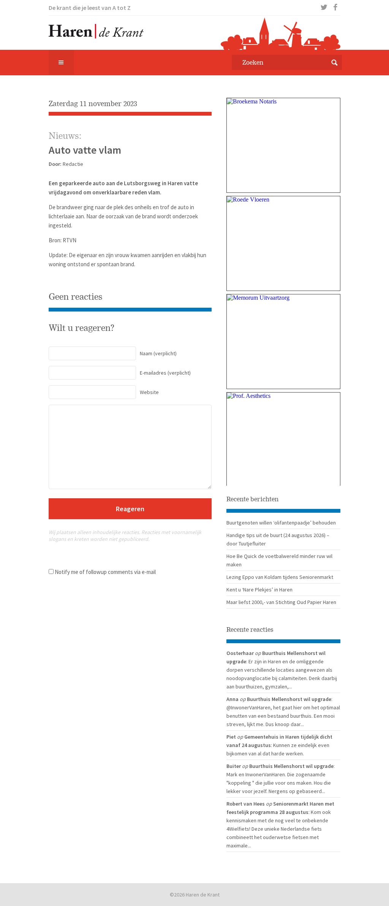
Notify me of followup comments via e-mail (105, 571)
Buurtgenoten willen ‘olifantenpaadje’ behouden (281, 522)
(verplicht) (158, 353)
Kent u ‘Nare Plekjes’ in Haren (259, 589)
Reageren (130, 508)
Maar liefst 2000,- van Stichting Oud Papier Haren (281, 602)
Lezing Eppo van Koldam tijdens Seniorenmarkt (279, 577)
